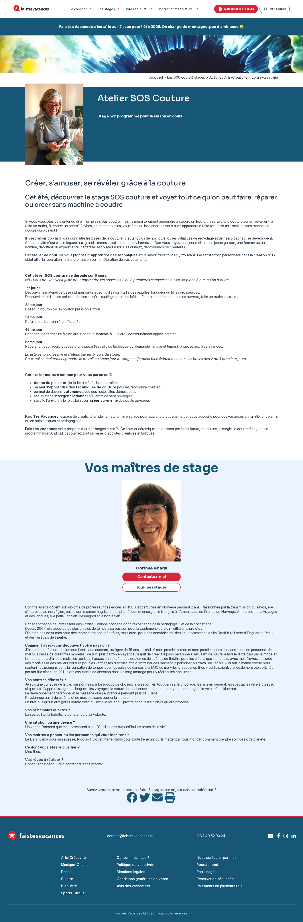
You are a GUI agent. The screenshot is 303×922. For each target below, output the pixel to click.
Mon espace (278, 8)
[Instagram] (285, 836)
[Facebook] (278, 836)
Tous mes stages (151, 587)
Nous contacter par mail (216, 857)
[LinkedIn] (293, 836)
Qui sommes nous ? (133, 857)
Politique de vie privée (135, 864)
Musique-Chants (74, 864)
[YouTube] (270, 836)
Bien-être (69, 886)
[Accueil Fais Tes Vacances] (31, 9)
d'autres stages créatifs (100, 429)
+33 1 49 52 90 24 (210, 836)
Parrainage (206, 871)
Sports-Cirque (73, 893)
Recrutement (207, 864)
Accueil (156, 77)
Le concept (78, 9)
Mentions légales (131, 871)
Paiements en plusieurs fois (219, 886)
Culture (67, 879)
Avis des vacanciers (133, 886)
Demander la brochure (239, 8)
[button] (22, 54)
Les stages (106, 9)
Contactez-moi (151, 576)
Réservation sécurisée (215, 879)
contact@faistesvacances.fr (130, 836)
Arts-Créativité (73, 857)
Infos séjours (136, 9)
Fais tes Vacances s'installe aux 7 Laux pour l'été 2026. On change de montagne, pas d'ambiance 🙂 (151, 26)
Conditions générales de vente (142, 879)
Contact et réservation (174, 9)
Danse (66, 871)
